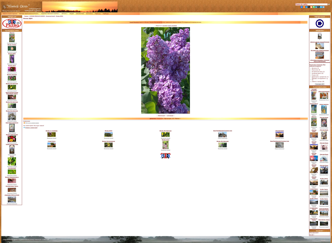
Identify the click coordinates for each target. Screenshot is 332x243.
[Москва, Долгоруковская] (108, 147)
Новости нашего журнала (10, 13)
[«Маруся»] (12, 41)
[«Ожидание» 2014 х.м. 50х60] (12, 202)
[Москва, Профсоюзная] (12, 141)
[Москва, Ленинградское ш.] (12, 182)
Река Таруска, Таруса (313, 219)
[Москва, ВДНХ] (12, 62)
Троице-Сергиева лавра (12, 144)
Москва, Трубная (12, 44)
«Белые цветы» (314, 103)
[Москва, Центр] (12, 71)
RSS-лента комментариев (32, 123)
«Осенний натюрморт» (314, 90)
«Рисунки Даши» (279, 130)
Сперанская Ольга (12, 43)
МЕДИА (72, 13)
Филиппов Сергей (12, 52)
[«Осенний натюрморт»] (313, 99)
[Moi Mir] (306, 7)
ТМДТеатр (98, 13)
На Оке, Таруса (324, 178)
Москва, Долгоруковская (108, 141)
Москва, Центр (12, 65)
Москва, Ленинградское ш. (12, 177)
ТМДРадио (106, 13)
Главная (26, 16)
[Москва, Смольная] (12, 80)
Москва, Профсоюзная (12, 134)
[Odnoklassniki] (304, 7)
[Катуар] (12, 165)
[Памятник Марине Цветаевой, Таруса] (324, 215)
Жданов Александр (12, 203)
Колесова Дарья (279, 138)
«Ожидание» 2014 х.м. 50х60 (12, 195)
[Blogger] (311, 7)
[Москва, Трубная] (12, 50)
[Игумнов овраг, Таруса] (314, 214)
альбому (165, 25)
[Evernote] (314, 7)
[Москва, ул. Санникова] (51, 136)
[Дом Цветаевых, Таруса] (12, 191)
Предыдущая (161, 115)
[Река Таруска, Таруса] (314, 225)
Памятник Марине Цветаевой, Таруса (324, 209)
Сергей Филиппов (134, 22)
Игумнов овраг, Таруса (314, 208)
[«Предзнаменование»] (324, 98)
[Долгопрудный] (12, 173)
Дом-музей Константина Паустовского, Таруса (12, 93)
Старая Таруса (51, 141)
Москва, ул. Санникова (51, 130)
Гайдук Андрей (12, 133)
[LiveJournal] (319, 7)
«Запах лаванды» (324, 104)
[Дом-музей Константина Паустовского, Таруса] (12, 99)
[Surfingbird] (321, 7)
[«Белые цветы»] (314, 112)
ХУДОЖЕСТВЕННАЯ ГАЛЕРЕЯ (37, 16)
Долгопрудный (12, 168)
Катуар (12, 156)
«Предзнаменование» (324, 91)
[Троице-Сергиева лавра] (12, 153)
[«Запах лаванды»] (324, 113)
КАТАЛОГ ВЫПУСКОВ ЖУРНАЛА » (29, 13)
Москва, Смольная (12, 74)
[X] (309, 7)
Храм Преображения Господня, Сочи (222, 130)
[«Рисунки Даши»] (279, 136)
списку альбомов (172, 25)
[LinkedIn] (316, 7)
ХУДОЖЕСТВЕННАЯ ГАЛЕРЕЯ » (50, 13)
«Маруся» (11, 32)
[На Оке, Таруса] (324, 184)
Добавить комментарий (31, 127)
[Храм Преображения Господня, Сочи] (222, 136)
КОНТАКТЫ (89, 13)
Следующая (170, 115)
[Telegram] (323, 7)
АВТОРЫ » (65, 13)
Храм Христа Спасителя (12, 122)
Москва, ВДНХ (12, 53)
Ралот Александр (222, 138)
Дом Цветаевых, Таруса (12, 186)
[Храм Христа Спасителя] (12, 131)
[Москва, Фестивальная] (12, 89)
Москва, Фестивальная (12, 83)
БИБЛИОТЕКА (80, 13)
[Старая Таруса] (51, 147)
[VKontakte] (302, 7)
